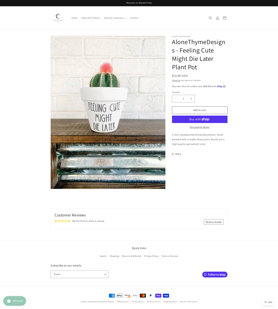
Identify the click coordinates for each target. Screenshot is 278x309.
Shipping (176, 80)
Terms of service (153, 301)
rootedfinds (92, 301)
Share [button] (178, 153)
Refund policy (123, 301)
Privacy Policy (151, 255)
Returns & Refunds (131, 255)
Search (103, 255)
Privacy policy (138, 301)
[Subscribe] (104, 274)
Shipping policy (170, 301)
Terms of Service (169, 255)
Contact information (188, 301)
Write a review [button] (214, 221)
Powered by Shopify (105, 301)
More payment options (200, 127)
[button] (115, 17)
